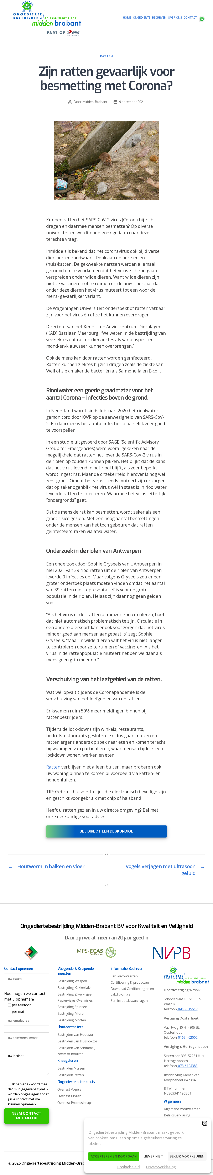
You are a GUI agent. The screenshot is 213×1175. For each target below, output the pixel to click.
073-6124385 (187, 1065)
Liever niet (153, 1156)
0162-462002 (187, 1037)
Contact (190, 17)
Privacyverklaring (161, 1166)
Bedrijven (159, 17)
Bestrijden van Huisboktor (77, 1041)
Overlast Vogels (69, 1089)
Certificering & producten (130, 982)
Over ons (175, 17)
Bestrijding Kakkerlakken (76, 987)
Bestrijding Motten (71, 1020)
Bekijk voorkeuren (187, 1156)
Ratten (106, 56)
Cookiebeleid (128, 1166)
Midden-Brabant (94, 101)
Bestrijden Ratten (70, 1075)
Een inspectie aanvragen (129, 1000)
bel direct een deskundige (106, 831)
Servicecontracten (124, 976)
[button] (205, 1123)
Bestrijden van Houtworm (76, 1034)
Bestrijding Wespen (72, 981)
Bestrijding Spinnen (72, 1006)
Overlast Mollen (69, 1096)
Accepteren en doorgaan (114, 1156)
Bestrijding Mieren (71, 1013)
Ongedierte (141, 17)
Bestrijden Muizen (71, 1068)
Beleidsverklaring (177, 1115)
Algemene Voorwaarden (182, 1109)
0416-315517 (187, 1009)
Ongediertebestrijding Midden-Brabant (56, 1163)
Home (127, 17)
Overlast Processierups (74, 1102)
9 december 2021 (132, 101)
